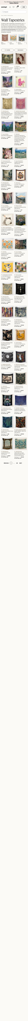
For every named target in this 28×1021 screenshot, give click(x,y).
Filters (8, 50)
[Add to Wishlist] (3, 54)
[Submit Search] (3, 11)
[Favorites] (13, 7)
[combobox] (14, 11)
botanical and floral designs (9, 29)
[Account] (10, 7)
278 (17, 463)
